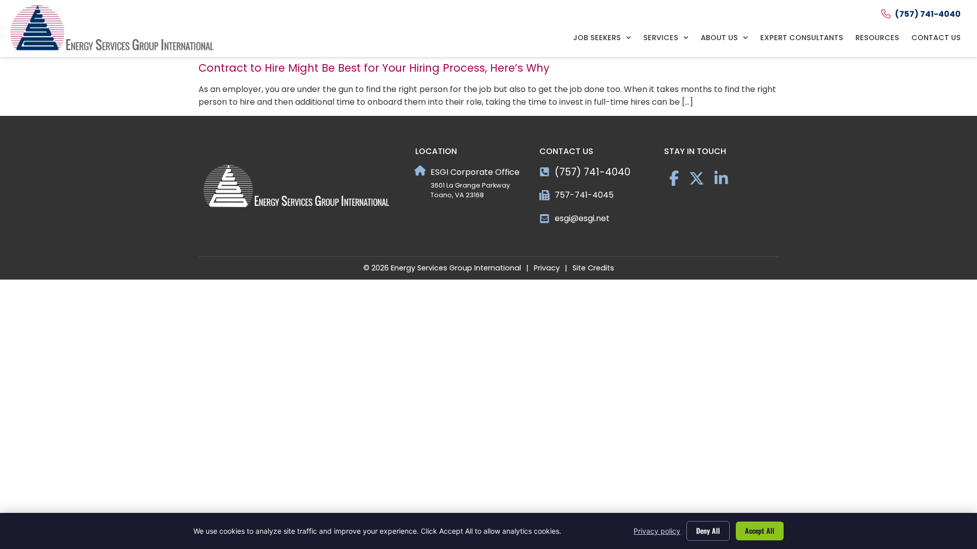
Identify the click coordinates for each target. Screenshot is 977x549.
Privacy (547, 268)
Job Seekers (597, 38)
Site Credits (593, 268)
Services (660, 38)
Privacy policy (657, 531)
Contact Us (936, 38)
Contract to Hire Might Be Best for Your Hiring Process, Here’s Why (374, 67)
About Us (719, 38)
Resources (877, 38)
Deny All (708, 530)
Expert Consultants (801, 38)
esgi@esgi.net (582, 218)
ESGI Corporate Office (475, 172)
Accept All (759, 530)
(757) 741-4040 (592, 172)
